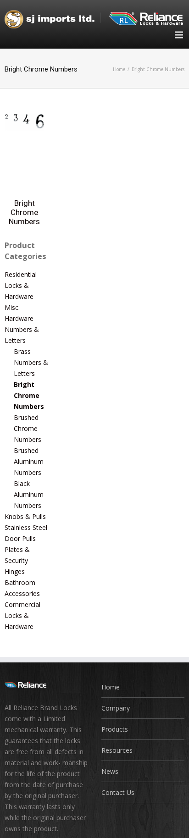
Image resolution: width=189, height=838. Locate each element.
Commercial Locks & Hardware (22, 615)
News (109, 771)
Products (114, 729)
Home (119, 69)
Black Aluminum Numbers (29, 494)
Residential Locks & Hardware (21, 285)
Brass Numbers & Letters (31, 362)
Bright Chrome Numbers (24, 212)
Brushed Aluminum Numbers (29, 461)
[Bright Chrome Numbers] (24, 119)
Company (115, 708)
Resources (117, 750)
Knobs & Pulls (25, 516)
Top (181, 830)
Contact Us (117, 792)
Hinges (15, 571)
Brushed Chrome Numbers (27, 428)
